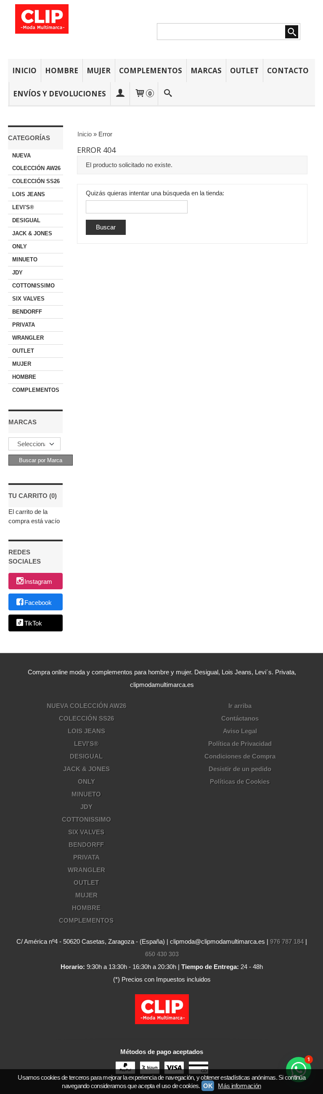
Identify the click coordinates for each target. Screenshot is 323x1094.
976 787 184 (287, 941)
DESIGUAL (26, 220)
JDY (17, 272)
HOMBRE (61, 70)
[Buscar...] (168, 93)
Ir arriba (240, 705)
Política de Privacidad (240, 743)
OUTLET (244, 70)
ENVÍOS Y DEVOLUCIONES (59, 93)
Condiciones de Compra (239, 756)
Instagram (38, 581)
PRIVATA (23, 325)
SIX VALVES (28, 298)
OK (207, 1085)
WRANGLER (28, 338)
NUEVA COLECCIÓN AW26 (36, 161)
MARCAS (206, 70)
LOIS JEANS (28, 194)
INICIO (24, 70)
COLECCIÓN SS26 (36, 181)
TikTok (33, 623)
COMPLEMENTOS (150, 70)
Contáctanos (240, 718)
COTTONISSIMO (33, 285)
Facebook (38, 602)
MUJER (99, 70)
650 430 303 (162, 954)
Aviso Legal (240, 731)
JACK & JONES (32, 233)
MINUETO (24, 259)
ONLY (19, 246)
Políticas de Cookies (240, 781)
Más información (239, 1085)
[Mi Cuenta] (120, 93)
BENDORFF (27, 312)
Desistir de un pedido (240, 768)
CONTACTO (288, 70)
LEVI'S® (23, 207)
